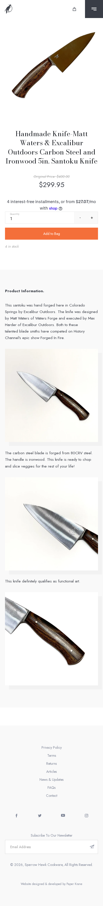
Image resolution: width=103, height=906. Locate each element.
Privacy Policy (52, 747)
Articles (51, 771)
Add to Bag (51, 233)
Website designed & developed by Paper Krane (51, 884)
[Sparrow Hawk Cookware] (8, 9)
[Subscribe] (92, 847)
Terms (51, 755)
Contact (51, 795)
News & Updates (52, 779)
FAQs (52, 787)
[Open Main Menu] (94, 9)
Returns (51, 763)
